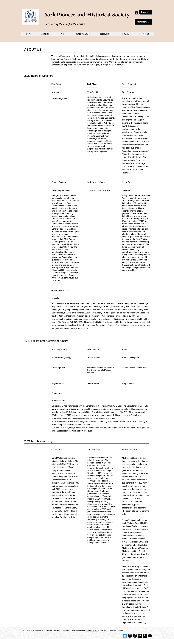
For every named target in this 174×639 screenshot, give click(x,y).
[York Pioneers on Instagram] (130, 636)
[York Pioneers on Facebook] (135, 636)
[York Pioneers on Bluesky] (125, 636)
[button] (136, 12)
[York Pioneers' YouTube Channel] (150, 636)
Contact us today (92, 631)
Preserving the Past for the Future (65, 24)
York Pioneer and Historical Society (86, 14)
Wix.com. (120, 631)
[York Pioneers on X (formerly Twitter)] (145, 636)
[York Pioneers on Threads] (140, 636)
